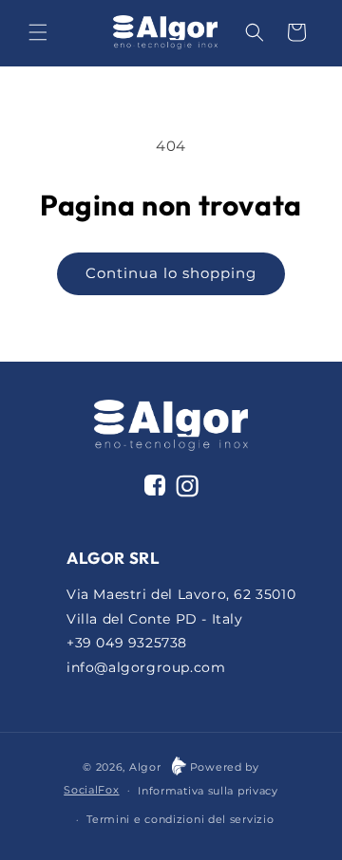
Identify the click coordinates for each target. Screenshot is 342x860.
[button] (38, 32)
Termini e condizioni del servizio (180, 819)
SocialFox (91, 789)
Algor (145, 767)
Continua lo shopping (171, 273)
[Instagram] (187, 489)
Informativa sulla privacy (208, 790)
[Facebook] (154, 485)
